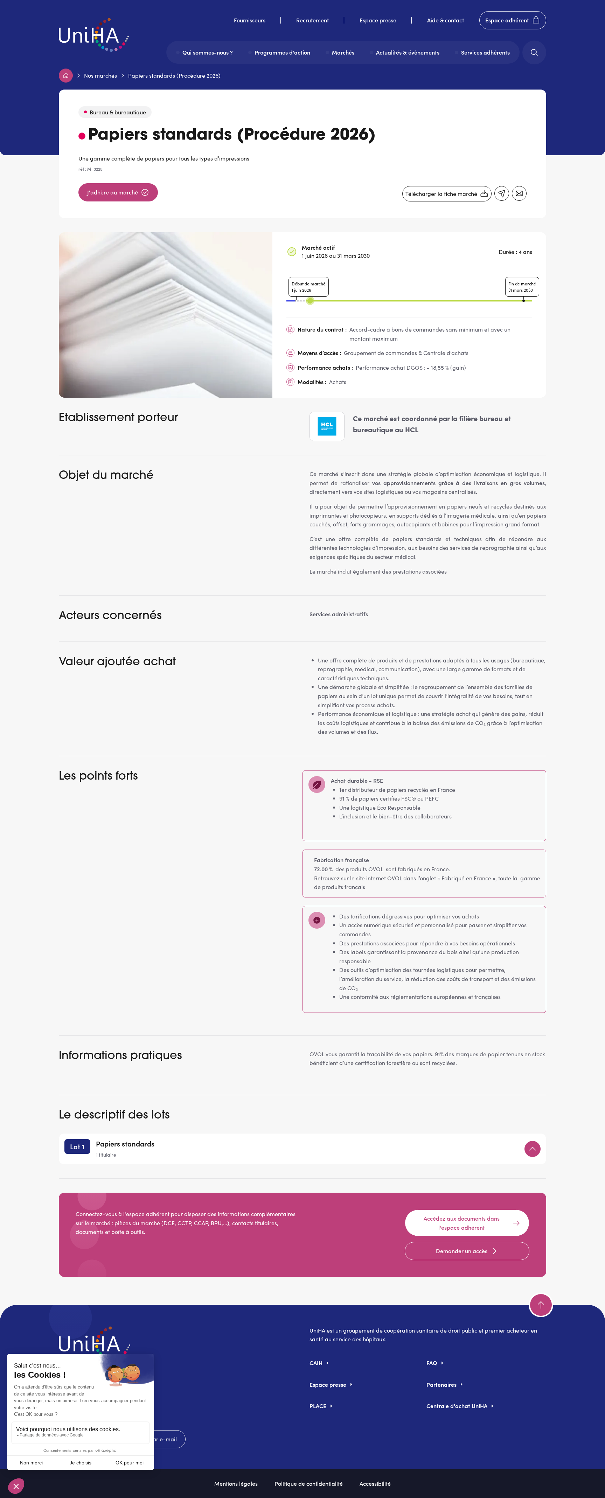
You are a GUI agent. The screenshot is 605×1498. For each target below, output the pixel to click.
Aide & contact (445, 20)
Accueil (66, 76)
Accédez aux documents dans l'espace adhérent (462, 1222)
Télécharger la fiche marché (441, 193)
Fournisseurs (249, 20)
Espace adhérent (507, 20)
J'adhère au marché (112, 192)
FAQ (431, 1362)
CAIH (316, 1362)
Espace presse (378, 20)
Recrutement (312, 20)
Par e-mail (163, 1439)
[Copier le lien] (501, 193)
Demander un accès (461, 1251)
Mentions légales (236, 1483)
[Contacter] (519, 193)
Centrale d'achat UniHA (456, 1406)
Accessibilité (375, 1483)
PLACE (318, 1406)
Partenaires (441, 1384)
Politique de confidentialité (308, 1483)
